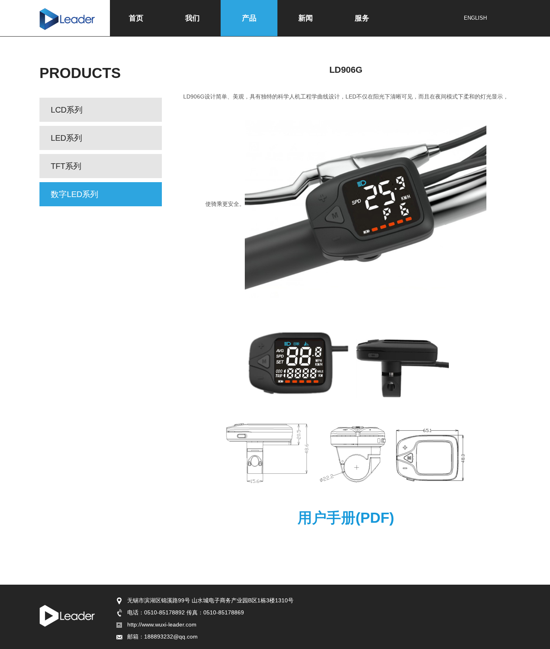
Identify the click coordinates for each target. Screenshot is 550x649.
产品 (249, 18)
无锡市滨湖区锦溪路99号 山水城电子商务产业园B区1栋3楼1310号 (210, 600)
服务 (362, 18)
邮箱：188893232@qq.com (162, 636)
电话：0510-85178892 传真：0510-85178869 (185, 612)
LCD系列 (67, 109)
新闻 (305, 18)
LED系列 (66, 137)
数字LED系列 (74, 194)
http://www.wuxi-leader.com (161, 624)
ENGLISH (475, 18)
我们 (192, 18)
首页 (136, 18)
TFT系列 (66, 166)
